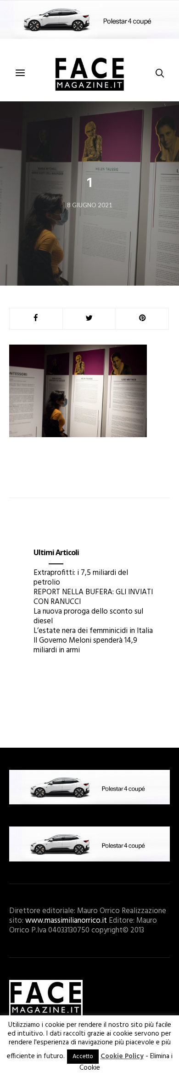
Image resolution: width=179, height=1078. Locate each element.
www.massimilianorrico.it (66, 920)
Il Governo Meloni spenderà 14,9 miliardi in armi (85, 645)
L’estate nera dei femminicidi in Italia (93, 631)
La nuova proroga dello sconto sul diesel (88, 616)
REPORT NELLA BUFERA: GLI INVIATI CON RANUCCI (93, 597)
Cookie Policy (122, 1056)
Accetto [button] (83, 1056)
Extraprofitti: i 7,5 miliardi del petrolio (81, 578)
